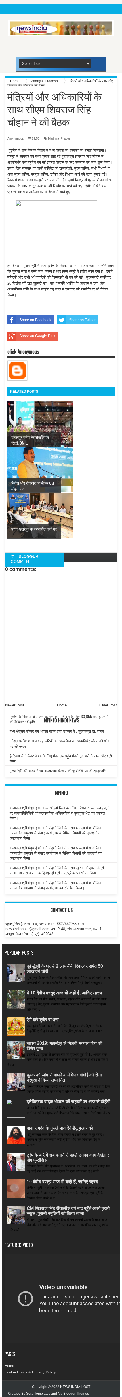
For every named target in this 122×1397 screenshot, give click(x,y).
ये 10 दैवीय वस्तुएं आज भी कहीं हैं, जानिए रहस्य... (66, 992)
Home (9, 1366)
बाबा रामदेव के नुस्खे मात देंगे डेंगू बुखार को (60, 1128)
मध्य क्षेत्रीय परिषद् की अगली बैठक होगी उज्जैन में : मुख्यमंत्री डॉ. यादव (57, 731)
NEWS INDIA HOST (75, 1387)
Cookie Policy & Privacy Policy (30, 1372)
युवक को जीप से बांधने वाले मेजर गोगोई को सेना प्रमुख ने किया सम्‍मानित (64, 1077)
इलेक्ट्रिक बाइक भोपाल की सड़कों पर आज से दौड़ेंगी (68, 1101)
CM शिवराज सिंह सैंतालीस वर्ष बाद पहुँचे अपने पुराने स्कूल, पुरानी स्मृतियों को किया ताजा (68, 1211)
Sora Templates (38, 1394)
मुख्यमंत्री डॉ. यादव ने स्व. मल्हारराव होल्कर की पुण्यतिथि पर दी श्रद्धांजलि (58, 771)
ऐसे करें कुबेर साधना (43, 1019)
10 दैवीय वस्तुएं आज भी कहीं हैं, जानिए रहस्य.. (63, 1181)
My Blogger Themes (73, 1394)
